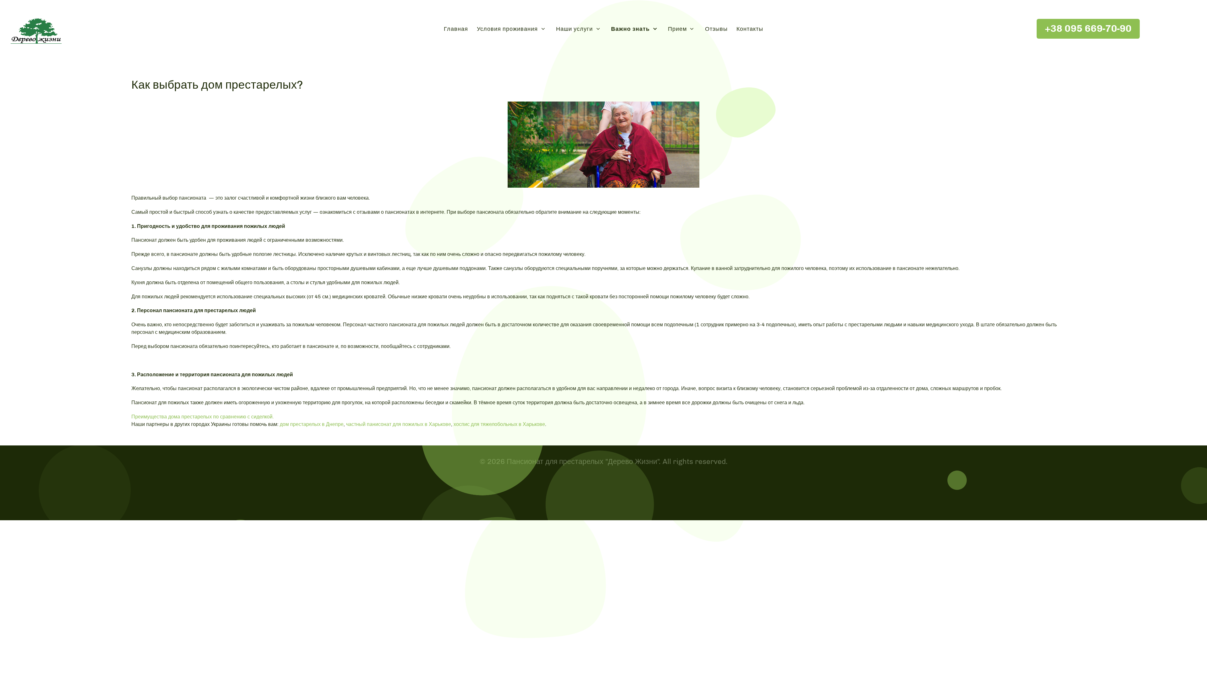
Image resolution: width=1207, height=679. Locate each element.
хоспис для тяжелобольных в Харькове (499, 424)
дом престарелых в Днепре (312, 424)
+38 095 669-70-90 (1088, 28)
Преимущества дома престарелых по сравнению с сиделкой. (202, 417)
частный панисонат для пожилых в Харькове (398, 424)
